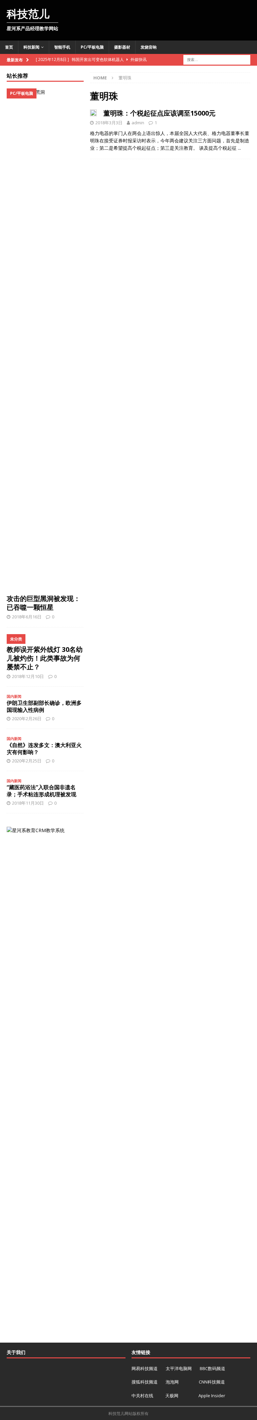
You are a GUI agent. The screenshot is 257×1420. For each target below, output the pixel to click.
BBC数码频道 (212, 1368)
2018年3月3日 (108, 123)
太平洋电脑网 (179, 1368)
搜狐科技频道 (145, 1382)
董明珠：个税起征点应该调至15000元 (159, 113)
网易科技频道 (145, 1368)
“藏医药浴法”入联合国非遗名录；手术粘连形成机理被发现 (41, 791)
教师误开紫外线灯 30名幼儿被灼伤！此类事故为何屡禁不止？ (45, 658)
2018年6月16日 (26, 617)
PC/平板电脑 (92, 47)
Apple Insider (211, 1396)
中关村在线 (143, 1396)
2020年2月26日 (26, 719)
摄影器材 (122, 47)
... (239, 148)
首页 (9, 47)
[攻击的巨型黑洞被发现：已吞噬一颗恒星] (45, 339)
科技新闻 (31, 47)
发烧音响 (149, 47)
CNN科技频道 (212, 1382)
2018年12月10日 (28, 676)
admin (138, 123)
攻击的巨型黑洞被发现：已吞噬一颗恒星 (43, 603)
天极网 (171, 1396)
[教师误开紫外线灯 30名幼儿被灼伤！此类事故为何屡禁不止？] (45, 637)
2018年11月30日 (28, 803)
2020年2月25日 (26, 761)
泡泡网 (172, 1382)
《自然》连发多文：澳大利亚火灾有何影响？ (44, 748)
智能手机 (62, 47)
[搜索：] (216, 59)
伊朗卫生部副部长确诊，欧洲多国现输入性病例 (44, 706)
